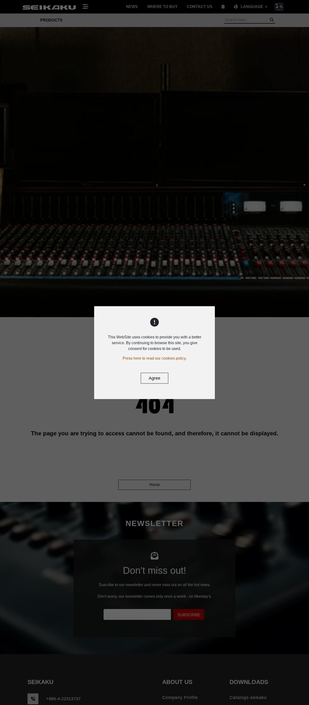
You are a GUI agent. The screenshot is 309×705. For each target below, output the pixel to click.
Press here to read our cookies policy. (155, 358)
